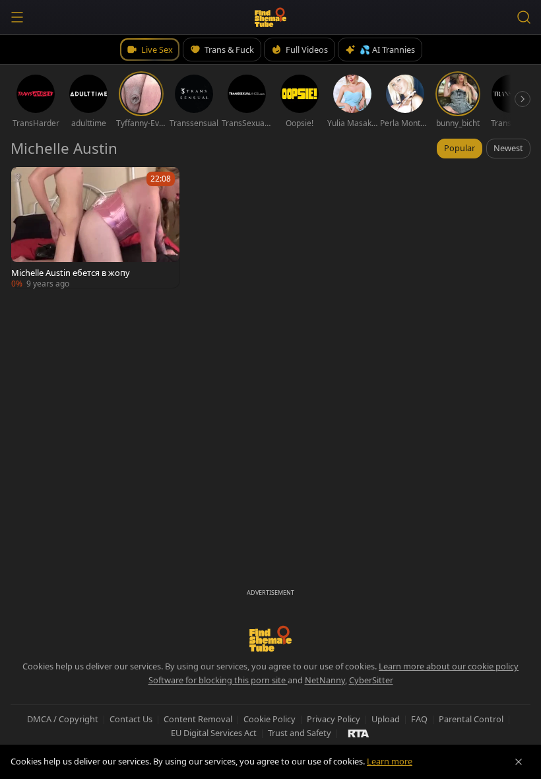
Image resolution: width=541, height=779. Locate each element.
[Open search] (524, 17)
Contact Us (131, 719)
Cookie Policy (269, 719)
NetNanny (325, 680)
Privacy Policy (333, 719)
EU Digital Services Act (214, 733)
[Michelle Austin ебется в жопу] (95, 227)
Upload (385, 719)
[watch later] (27, 182)
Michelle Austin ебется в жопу (70, 272)
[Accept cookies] (518, 762)
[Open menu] (17, 17)
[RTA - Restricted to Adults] (358, 733)
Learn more (389, 761)
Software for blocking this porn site (218, 680)
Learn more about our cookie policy (449, 666)
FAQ (419, 719)
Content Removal (198, 719)
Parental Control (471, 719)
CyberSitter (371, 680)
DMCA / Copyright (62, 719)
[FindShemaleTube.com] (271, 17)
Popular (459, 148)
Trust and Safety (299, 733)
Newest (508, 148)
